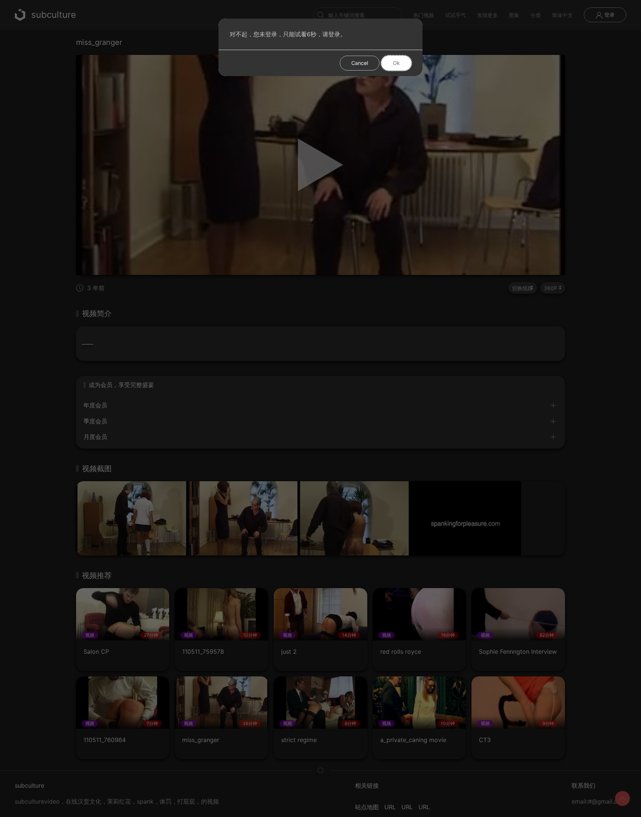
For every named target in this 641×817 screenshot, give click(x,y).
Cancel (359, 63)
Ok (396, 63)
